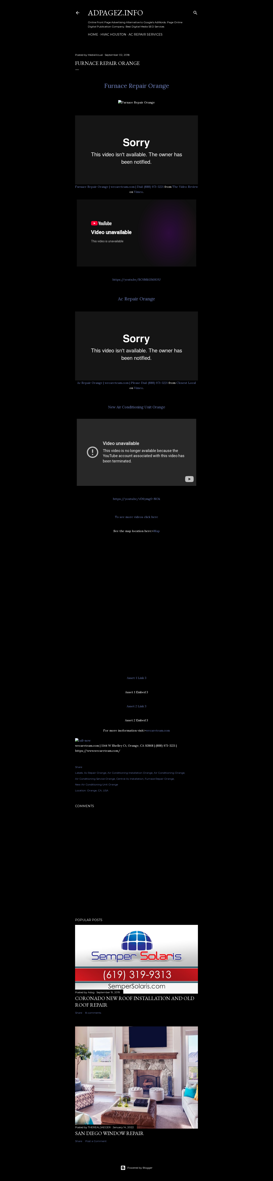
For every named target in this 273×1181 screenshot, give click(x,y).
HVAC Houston (113, 34)
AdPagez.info (115, 13)
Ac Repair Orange (136, 299)
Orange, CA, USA (97, 790)
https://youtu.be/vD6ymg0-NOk (136, 499)
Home (93, 34)
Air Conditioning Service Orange (95, 778)
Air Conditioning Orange (169, 772)
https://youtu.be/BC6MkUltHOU (136, 279)
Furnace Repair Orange (136, 86)
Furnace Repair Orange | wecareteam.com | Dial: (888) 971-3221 (119, 187)
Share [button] (78, 767)
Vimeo (138, 192)
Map (157, 531)
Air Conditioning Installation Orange (129, 772)
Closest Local (186, 383)
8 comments (93, 1012)
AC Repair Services (146, 34)
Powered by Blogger (139, 1167)
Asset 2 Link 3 (136, 706)
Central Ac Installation (130, 778)
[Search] (195, 12)
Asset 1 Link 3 (136, 678)
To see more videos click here (136, 517)
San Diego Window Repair (109, 1133)
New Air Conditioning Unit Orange (136, 407)
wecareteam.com (158, 730)
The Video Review (185, 187)
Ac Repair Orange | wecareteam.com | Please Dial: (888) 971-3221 (122, 383)
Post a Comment (96, 1141)
